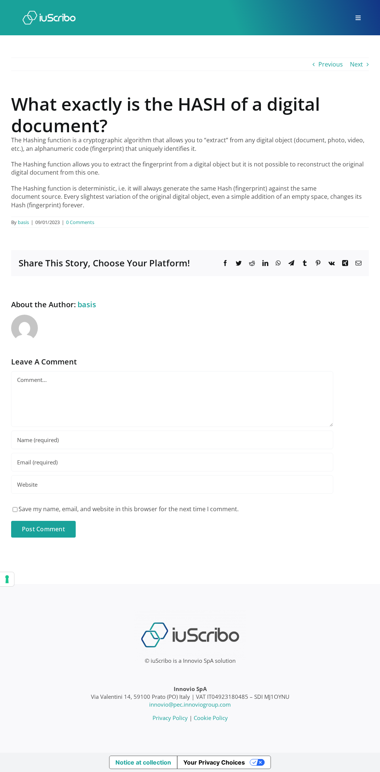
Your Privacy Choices (214, 762)
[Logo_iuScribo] (49, 7)
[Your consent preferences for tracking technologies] (7, 579)
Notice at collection (143, 762)
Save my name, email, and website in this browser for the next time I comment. (129, 509)
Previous (330, 64)
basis (23, 222)
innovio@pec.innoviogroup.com (190, 704)
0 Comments (80, 222)
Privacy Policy (170, 717)
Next (356, 64)
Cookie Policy (211, 717)
